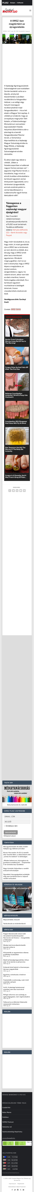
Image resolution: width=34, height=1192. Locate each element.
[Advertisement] (17, 64)
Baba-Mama (6, 1112)
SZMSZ (5, 31)
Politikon (5, 1117)
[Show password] (27, 821)
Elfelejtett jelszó (10, 836)
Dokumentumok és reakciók (17, 805)
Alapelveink (20, 1183)
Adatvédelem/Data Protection (17, 1186)
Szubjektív (22, 31)
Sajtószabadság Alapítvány (12, 1131)
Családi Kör (6, 1107)
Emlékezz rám (11, 826)
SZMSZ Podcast (8, 1122)
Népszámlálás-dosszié (11, 919)
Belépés (12, 2)
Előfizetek (20, 2)
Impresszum (12, 1183)
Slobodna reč (7, 1127)
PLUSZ (5, 2)
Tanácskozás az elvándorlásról (14, 923)
